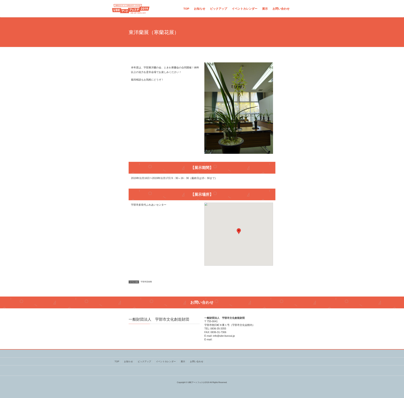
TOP (117, 361)
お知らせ (128, 361)
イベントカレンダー (166, 361)
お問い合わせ (196, 361)
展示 (183, 361)
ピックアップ (144, 361)
